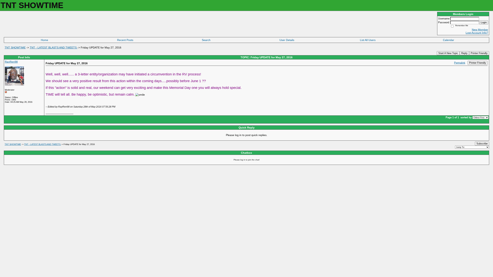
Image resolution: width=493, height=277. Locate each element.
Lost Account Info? (477, 32)
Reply (464, 53)
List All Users (368, 40)
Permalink (459, 63)
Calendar (448, 40)
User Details (286, 40)
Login (484, 22)
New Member (480, 29)
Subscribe (482, 143)
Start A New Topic (448, 53)
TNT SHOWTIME (15, 47)
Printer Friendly (479, 53)
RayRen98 (11, 61)
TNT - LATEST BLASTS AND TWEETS (53, 47)
